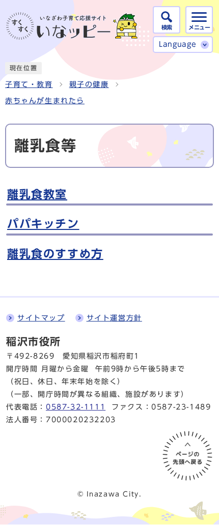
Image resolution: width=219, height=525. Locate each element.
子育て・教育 (29, 84)
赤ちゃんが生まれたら (45, 100)
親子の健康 (89, 84)
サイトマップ (41, 318)
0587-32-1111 (75, 407)
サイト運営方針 (114, 318)
